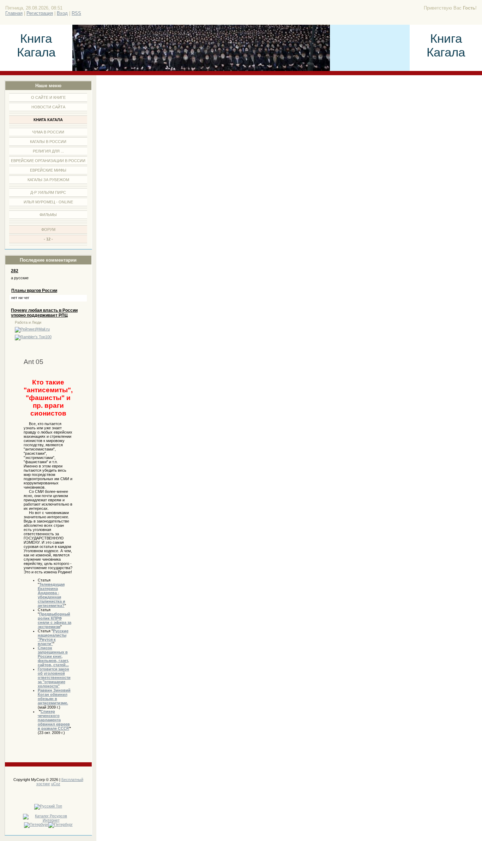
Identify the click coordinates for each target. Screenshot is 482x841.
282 (14, 270)
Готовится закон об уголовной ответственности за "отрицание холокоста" (54, 677)
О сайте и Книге (48, 97)
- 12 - (48, 239)
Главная (14, 13)
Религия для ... (48, 151)
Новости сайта (48, 107)
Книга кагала (48, 120)
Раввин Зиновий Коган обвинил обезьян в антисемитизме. (54, 696)
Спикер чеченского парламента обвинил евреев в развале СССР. (54, 719)
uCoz (55, 784)
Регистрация (39, 13)
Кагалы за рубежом (48, 180)
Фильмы (48, 215)
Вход (62, 13)
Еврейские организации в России (48, 161)
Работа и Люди (28, 322)
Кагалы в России (48, 141)
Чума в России (48, 132)
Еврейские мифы (48, 170)
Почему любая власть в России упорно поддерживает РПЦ (44, 313)
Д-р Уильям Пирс (48, 192)
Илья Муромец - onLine (48, 202)
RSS (76, 13)
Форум (48, 229)
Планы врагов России (34, 290)
